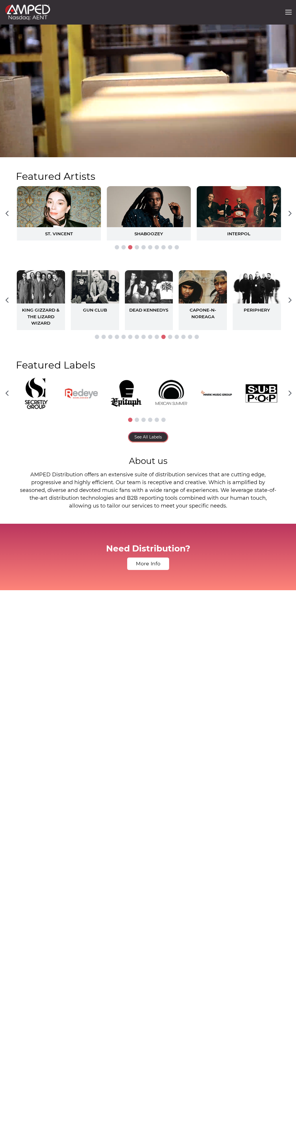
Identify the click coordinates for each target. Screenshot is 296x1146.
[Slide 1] (117, 247)
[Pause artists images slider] (148, 297)
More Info (148, 563)
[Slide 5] (143, 247)
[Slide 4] (137, 247)
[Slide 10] (177, 247)
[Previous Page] (7, 213)
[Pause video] (10, 151)
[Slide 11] (163, 337)
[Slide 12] (170, 337)
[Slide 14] (183, 337)
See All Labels (148, 437)
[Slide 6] (150, 247)
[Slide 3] (130, 247)
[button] (288, 12)
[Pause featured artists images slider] (148, 206)
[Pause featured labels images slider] (148, 390)
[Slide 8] (163, 247)
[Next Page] (290, 213)
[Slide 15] (190, 337)
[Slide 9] (170, 247)
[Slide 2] (123, 247)
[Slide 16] (197, 337)
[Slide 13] (177, 337)
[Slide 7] (157, 247)
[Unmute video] (286, 151)
